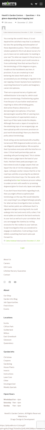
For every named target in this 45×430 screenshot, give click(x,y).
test (19, 180)
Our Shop (7, 296)
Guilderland (8, 330)
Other (6, 380)
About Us (7, 259)
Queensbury (8, 343)
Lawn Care (8, 377)
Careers (7, 263)
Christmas (8, 357)
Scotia (6, 323)
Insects (6, 370)
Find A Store (8, 306)
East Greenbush (10, 336)
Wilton (6, 333)
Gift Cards (8, 267)
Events (6, 309)
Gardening (8, 364)
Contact (7, 275)
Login (22, 248)
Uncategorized (9, 384)
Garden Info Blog (10, 299)
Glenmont (7, 340)
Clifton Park (8, 326)
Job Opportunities (11, 302)
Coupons (7, 360)
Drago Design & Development (22, 419)
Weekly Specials (10, 387)
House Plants (9, 367)
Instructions (8, 374)
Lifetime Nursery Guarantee (15, 271)
